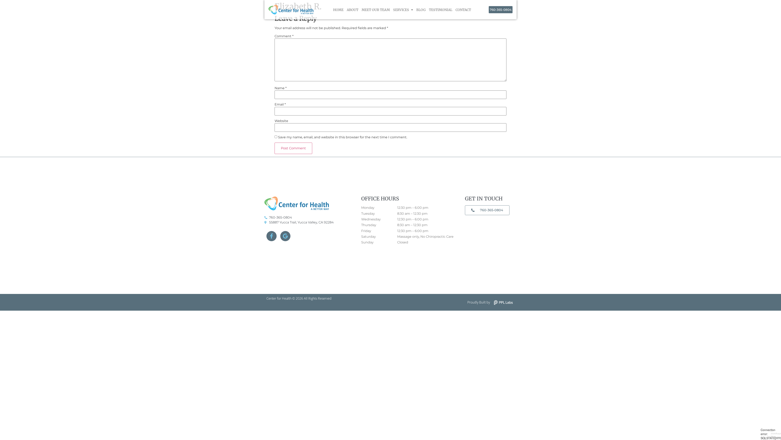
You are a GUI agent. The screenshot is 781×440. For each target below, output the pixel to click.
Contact (463, 10)
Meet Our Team (376, 10)
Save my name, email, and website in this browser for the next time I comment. (342, 137)
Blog (421, 10)
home (338, 10)
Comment (284, 36)
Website (281, 121)
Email (280, 104)
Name (281, 88)
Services (401, 10)
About (352, 10)
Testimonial (440, 10)
